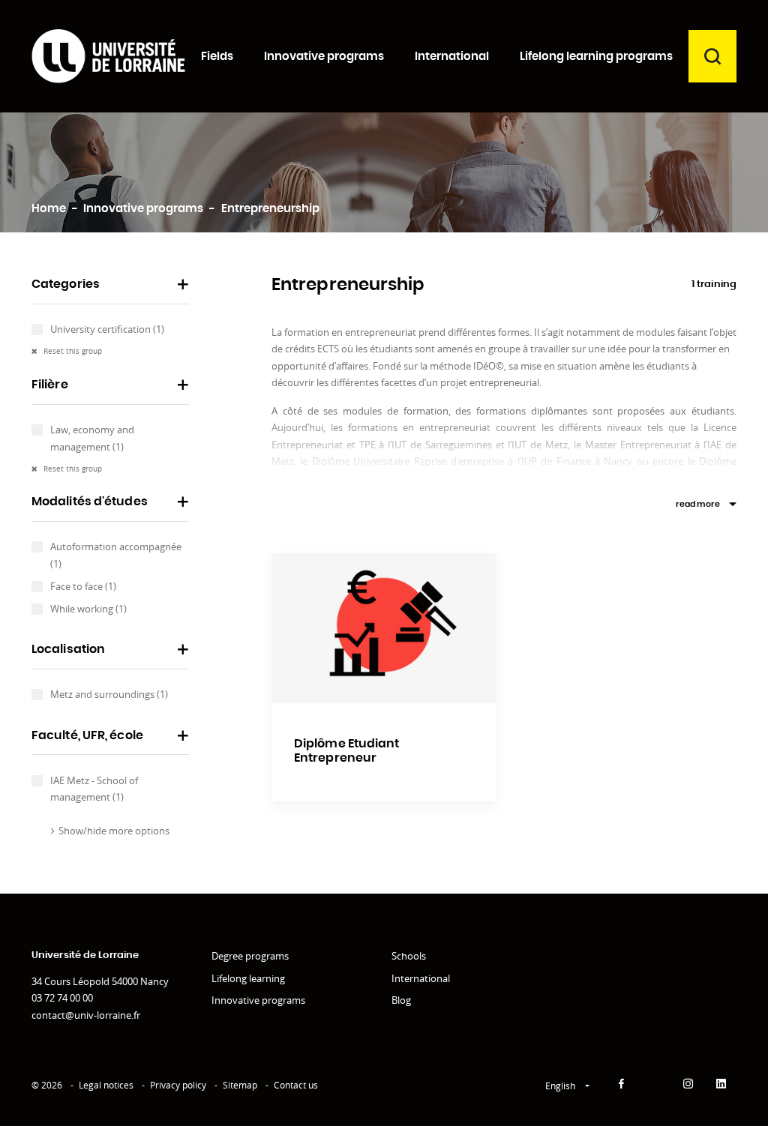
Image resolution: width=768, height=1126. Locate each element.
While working (88, 608)
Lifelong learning (248, 978)
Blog (401, 1000)
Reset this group (71, 351)
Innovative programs (258, 1000)
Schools (409, 956)
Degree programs (250, 956)
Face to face (83, 586)
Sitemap (240, 1085)
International (421, 978)
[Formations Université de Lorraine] (108, 56)
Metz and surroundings (109, 694)
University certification (107, 329)
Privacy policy (178, 1085)
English (561, 1086)
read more (698, 504)
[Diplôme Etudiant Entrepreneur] (384, 628)
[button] (110, 289)
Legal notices (106, 1085)
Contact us (296, 1085)
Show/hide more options (114, 830)
